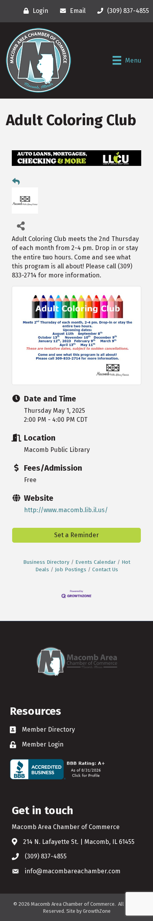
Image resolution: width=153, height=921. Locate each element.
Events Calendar (95, 562)
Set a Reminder (76, 535)
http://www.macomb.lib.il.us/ (66, 510)
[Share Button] (20, 225)
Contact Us (105, 569)
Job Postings (70, 569)
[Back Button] (16, 181)
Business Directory (46, 562)
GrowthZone (97, 911)
